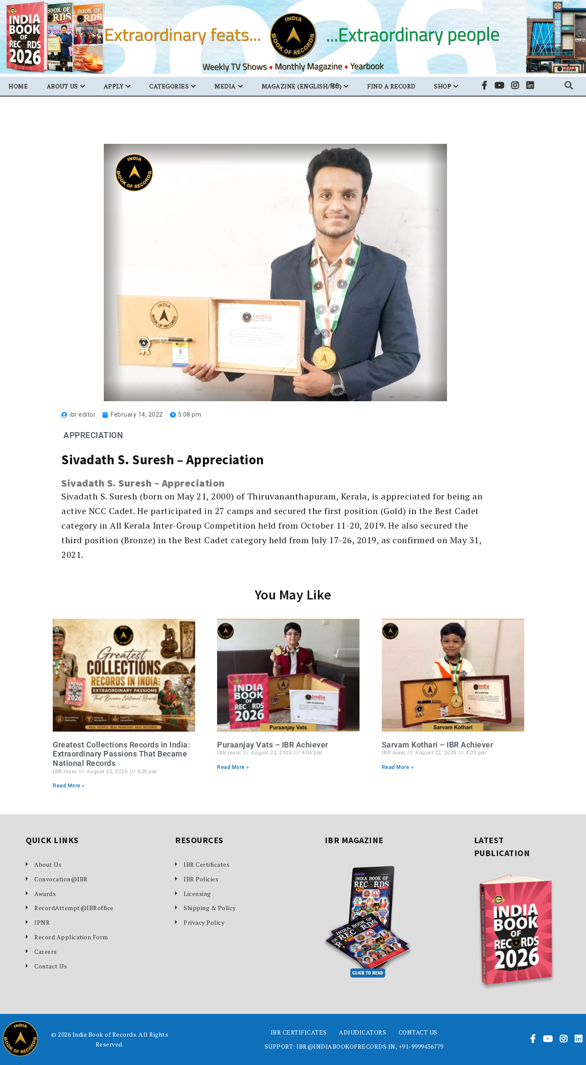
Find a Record (391, 86)
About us (62, 86)
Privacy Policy (204, 922)
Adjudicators (362, 1032)
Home (18, 86)
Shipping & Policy (210, 908)
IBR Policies (201, 879)
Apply (114, 86)
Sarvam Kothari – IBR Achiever (437, 744)
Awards (45, 894)
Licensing (197, 894)
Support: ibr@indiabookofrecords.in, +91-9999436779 (354, 1046)
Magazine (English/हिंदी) (302, 86)
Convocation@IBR (61, 879)
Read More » (69, 786)
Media (225, 86)
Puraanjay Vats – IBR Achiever (272, 744)
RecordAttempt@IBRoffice (73, 908)
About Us (47, 864)
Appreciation (93, 435)
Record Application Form (71, 937)
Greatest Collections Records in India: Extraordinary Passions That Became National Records (121, 754)
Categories (169, 86)
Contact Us (50, 966)
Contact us (418, 1032)
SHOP (442, 86)
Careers (45, 951)
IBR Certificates (207, 864)
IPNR (42, 922)
